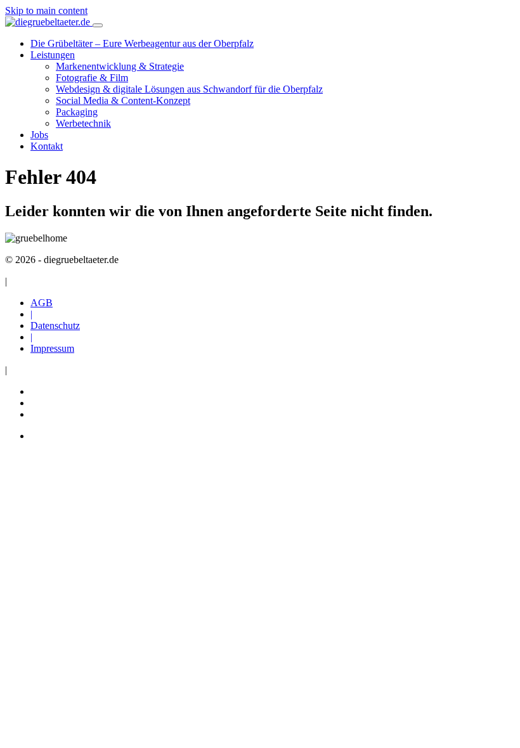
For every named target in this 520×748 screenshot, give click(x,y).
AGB (41, 302)
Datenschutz (55, 325)
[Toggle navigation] (98, 25)
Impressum (52, 348)
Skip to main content (46, 10)
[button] (52, 54)
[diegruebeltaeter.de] (49, 21)
